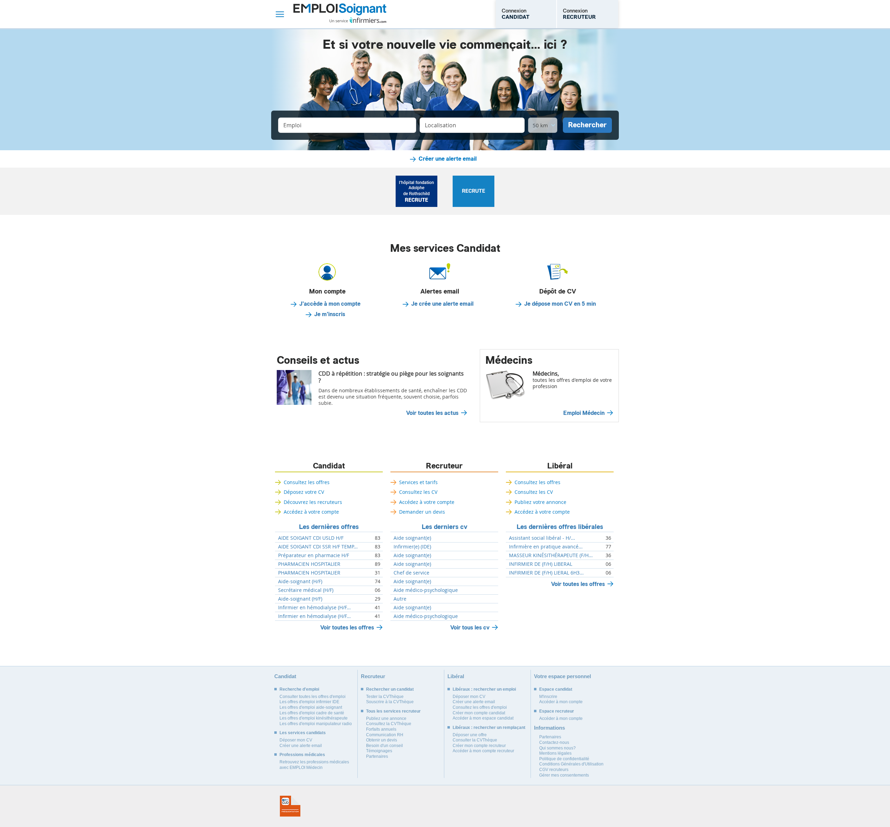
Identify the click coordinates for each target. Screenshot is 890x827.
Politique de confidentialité (564, 758)
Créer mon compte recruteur (479, 745)
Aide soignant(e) (412, 538)
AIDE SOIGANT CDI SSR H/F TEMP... (318, 547)
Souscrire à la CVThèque (390, 701)
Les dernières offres (329, 526)
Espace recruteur (556, 711)
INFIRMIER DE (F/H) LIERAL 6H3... (546, 573)
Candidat (329, 466)
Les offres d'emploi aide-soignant (311, 707)
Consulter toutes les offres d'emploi (313, 696)
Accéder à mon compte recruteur (483, 750)
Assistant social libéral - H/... (542, 538)
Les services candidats (303, 732)
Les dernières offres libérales (560, 526)
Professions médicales (302, 754)
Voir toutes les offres (347, 628)
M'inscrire (548, 696)
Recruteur (444, 466)
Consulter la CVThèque (475, 740)
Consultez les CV (418, 492)
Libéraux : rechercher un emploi (484, 689)
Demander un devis (422, 511)
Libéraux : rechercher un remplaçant (489, 727)
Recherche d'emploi (299, 689)
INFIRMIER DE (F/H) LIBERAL (540, 564)
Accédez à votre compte (311, 511)
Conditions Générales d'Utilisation (571, 764)
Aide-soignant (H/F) (300, 581)
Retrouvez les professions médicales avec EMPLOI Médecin (314, 765)
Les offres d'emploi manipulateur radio (316, 723)
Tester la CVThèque (385, 696)
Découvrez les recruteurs (313, 502)
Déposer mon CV (296, 740)
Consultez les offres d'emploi (480, 707)
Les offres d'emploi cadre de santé (312, 712)
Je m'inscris (329, 314)
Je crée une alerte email (442, 303)
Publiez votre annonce (540, 502)
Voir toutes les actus (432, 413)
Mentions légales (555, 753)
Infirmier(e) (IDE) (412, 547)
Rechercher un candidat (390, 689)
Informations (549, 728)
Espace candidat (555, 689)
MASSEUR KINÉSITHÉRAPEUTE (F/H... (551, 555)
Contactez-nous (554, 742)
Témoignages (379, 750)
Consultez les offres (307, 482)
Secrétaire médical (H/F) (305, 590)
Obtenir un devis (381, 740)
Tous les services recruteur (393, 711)
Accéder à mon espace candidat (483, 718)
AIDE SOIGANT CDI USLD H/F (310, 538)
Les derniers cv (444, 526)
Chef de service (411, 573)
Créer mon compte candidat (479, 712)
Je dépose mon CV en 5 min (560, 303)
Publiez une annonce (386, 718)
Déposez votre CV (304, 492)
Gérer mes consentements (564, 775)
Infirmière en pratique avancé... (546, 547)
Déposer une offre (470, 734)
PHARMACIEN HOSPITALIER (309, 564)
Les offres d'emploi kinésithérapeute (314, 718)
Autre (400, 599)
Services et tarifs (418, 482)
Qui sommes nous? (557, 748)
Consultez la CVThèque (388, 723)
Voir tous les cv (470, 628)
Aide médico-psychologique (426, 590)
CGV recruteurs (553, 769)
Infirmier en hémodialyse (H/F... (314, 607)
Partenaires (377, 756)
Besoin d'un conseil (384, 745)
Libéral (560, 466)
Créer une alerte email (448, 158)
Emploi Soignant (339, 14)
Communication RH (384, 734)
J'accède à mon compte (330, 303)
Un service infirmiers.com (358, 20)
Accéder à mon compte (561, 701)
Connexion (515, 14)
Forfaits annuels (381, 729)
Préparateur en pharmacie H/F (313, 555)
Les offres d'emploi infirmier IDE (309, 701)
